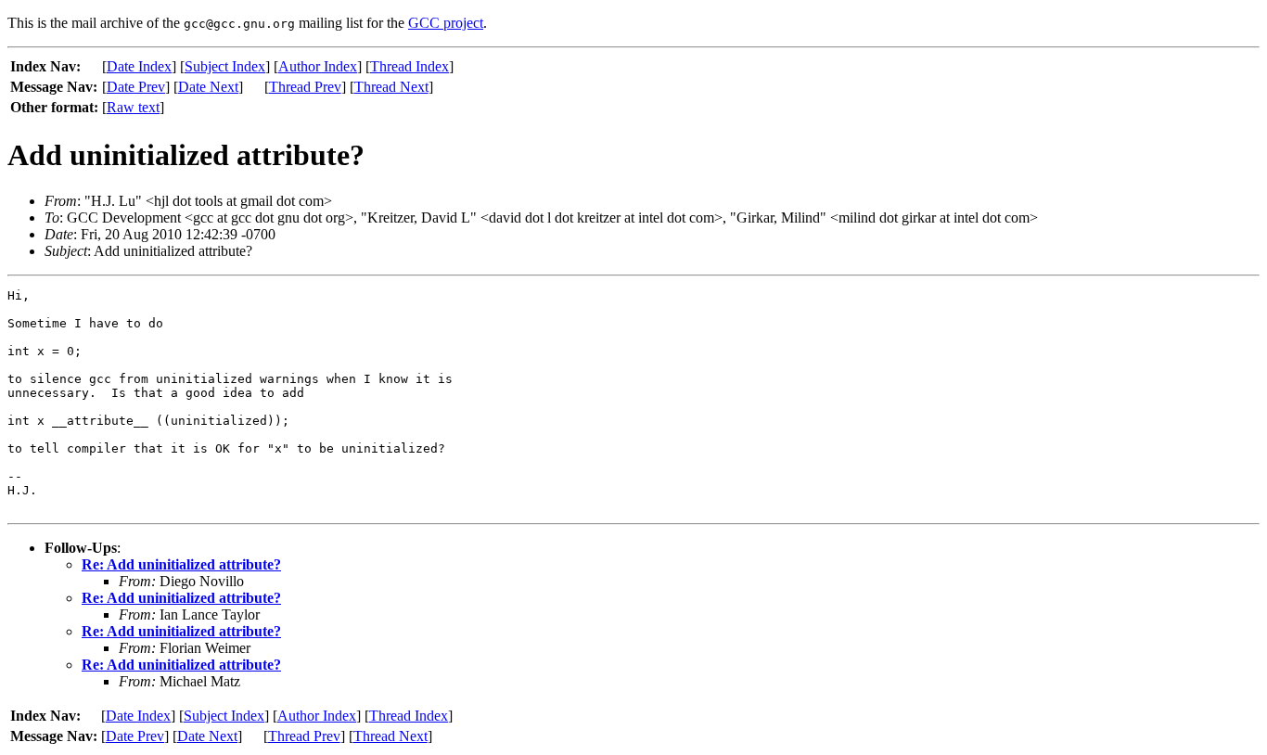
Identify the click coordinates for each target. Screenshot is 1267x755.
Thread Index (409, 66)
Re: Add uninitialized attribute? (181, 564)
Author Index (317, 66)
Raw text (133, 107)
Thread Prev (305, 87)
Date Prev (136, 87)
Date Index (139, 66)
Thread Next (391, 87)
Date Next (208, 87)
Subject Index (225, 66)
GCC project (445, 23)
